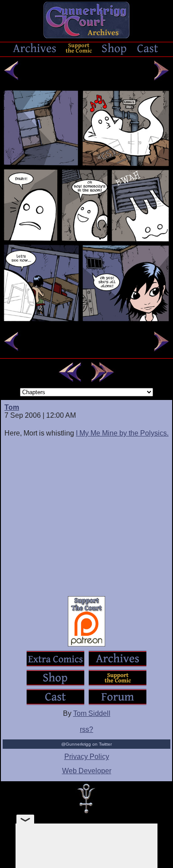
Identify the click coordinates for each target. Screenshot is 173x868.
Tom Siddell (91, 713)
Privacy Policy (86, 756)
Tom (11, 407)
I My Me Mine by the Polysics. (122, 433)
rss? (86, 729)
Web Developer (86, 771)
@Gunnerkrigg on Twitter (86, 744)
